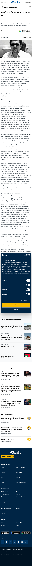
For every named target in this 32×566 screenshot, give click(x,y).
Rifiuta (16, 309)
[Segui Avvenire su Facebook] (2, 542)
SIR (2, 522)
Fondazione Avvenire (6, 511)
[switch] (28, 285)
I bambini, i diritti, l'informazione (7, 357)
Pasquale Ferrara (6, 441)
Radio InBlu (19, 522)
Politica (3, 472)
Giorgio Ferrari (5, 20)
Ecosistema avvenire (21, 482)
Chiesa (2, 482)
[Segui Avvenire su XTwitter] (10, 542)
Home (2, 467)
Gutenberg (3, 496)
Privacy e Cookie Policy (18, 549)
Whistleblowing (13, 551)
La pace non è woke (7, 346)
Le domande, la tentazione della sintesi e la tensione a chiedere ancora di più (12, 337)
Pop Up (18, 494)
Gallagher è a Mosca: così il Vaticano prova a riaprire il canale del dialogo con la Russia (11, 375)
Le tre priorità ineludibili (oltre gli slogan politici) (11, 327)
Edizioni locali (4, 491)
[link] (15, 2)
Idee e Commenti (20, 467)
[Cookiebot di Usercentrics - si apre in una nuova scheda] (23, 255)
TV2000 (3, 525)
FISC (17, 525)
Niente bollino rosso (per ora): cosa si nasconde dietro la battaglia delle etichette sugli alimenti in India (11, 389)
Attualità (3, 470)
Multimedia (19, 480)
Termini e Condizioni (6, 549)
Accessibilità (5, 551)
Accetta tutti (16, 304)
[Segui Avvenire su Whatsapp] (18, 542)
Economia (18, 470)
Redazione (18, 506)
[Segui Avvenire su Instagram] (6, 542)
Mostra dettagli (23, 300)
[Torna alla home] (2, 7)
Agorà (2, 477)
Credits (19, 551)
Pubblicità (18, 508)
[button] (2, 2)
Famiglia (18, 475)
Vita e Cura (19, 472)
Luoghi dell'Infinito (20, 496)
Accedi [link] (29, 2)
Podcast (3, 480)
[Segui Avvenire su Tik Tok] (26, 542)
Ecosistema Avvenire (6, 508)
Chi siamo (3, 506)
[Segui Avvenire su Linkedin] (14, 542)
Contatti (3, 513)
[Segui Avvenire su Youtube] (22, 542)
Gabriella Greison (6, 433)
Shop (17, 511)
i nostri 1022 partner (10, 262)
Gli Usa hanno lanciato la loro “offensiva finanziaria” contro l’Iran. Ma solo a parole (11, 403)
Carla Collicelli (5, 422)
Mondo (2, 475)
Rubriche (18, 477)
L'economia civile (5, 494)
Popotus (18, 491)
